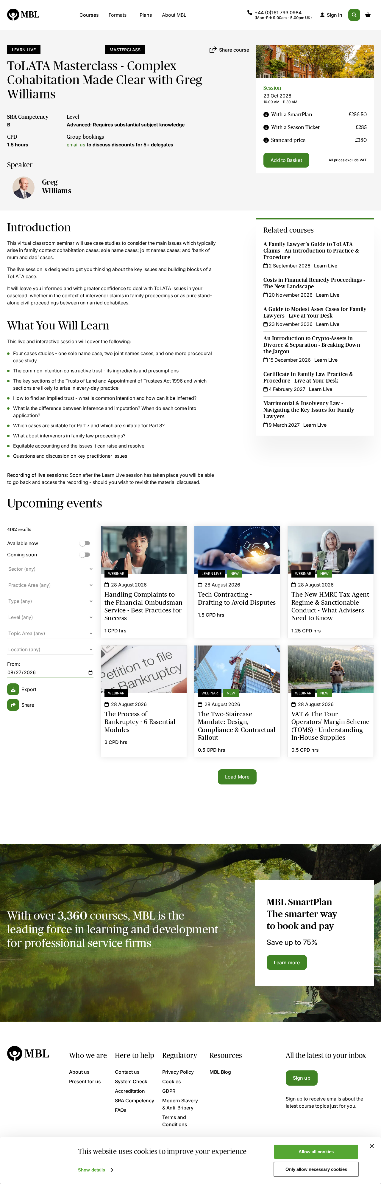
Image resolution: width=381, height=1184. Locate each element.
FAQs (121, 1110)
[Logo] (23, 15)
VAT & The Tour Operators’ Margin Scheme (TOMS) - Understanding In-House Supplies (331, 660)
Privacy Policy (178, 1072)
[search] (354, 15)
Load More (237, 777)
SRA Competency (28, 117)
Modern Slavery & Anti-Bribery (180, 1104)
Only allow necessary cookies (316, 1169)
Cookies (171, 1081)
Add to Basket (286, 160)
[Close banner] (372, 1146)
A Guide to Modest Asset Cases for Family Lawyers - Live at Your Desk (314, 312)
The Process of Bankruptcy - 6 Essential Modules (144, 656)
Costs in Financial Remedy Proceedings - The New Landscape (314, 283)
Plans (146, 15)
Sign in (334, 15)
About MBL (174, 15)
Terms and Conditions (174, 1120)
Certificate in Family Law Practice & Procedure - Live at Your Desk (308, 377)
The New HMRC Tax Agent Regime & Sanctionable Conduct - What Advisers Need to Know (331, 540)
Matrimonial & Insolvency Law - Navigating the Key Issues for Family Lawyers (308, 410)
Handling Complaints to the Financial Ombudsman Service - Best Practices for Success (144, 540)
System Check (131, 1081)
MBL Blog (220, 1072)
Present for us (85, 1081)
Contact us (127, 1072)
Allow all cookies (316, 1151)
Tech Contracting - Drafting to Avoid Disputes (237, 537)
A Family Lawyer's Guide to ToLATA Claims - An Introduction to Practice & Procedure (311, 250)
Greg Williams (56, 186)
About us (79, 1072)
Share (27, 705)
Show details (91, 1169)
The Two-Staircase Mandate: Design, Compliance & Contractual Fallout (237, 656)
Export (28, 689)
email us (76, 145)
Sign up (301, 1078)
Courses (89, 15)
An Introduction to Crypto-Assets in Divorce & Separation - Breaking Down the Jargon (311, 345)
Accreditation (130, 1091)
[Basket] (368, 15)
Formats (118, 15)
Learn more (287, 962)
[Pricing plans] (266, 115)
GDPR (168, 1091)
